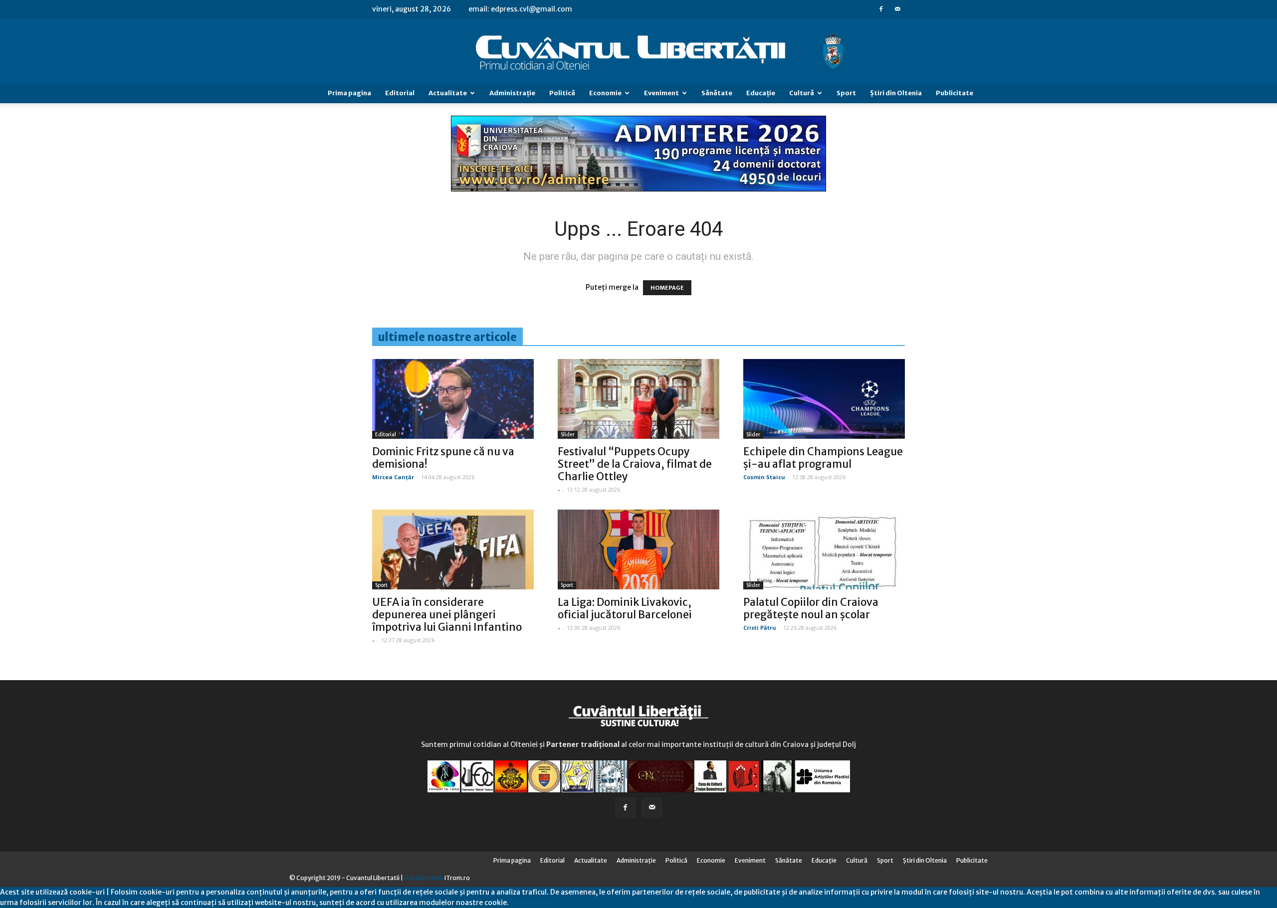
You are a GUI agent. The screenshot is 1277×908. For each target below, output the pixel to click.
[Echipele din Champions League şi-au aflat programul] (824, 399)
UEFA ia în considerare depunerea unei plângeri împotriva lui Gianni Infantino (447, 614)
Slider (568, 434)
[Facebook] (880, 9)
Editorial (400, 93)
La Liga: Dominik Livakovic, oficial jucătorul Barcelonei (625, 608)
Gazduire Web (423, 878)
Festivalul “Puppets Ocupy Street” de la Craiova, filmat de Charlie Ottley (635, 464)
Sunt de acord (532, 902)
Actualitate (447, 93)
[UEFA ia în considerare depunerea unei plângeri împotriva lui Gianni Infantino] (453, 549)
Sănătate (716, 93)
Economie (605, 93)
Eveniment (661, 93)
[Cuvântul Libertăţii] (638, 51)
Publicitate (954, 93)
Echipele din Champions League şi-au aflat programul (823, 458)
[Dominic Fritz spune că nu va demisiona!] (453, 399)
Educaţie (760, 93)
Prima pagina (349, 93)
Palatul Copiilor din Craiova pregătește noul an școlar (810, 608)
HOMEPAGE (667, 287)
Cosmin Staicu (764, 477)
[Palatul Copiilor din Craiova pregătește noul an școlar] (824, 549)
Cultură (801, 93)
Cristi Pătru (759, 627)
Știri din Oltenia (896, 93)
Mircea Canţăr (393, 477)
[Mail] (897, 9)
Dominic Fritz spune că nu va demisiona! (443, 458)
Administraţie (512, 93)
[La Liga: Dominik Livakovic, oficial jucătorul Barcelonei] (638, 549)
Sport (846, 93)
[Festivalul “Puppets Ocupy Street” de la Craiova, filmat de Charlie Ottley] (638, 399)
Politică (562, 93)
